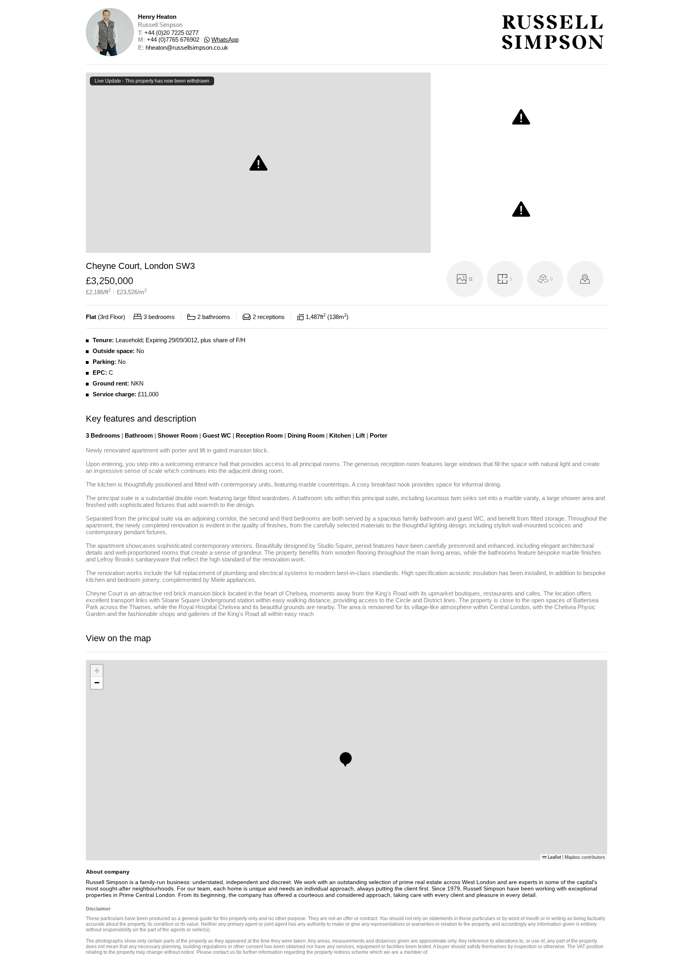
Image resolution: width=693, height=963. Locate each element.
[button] (346, 758)
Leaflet (554, 857)
